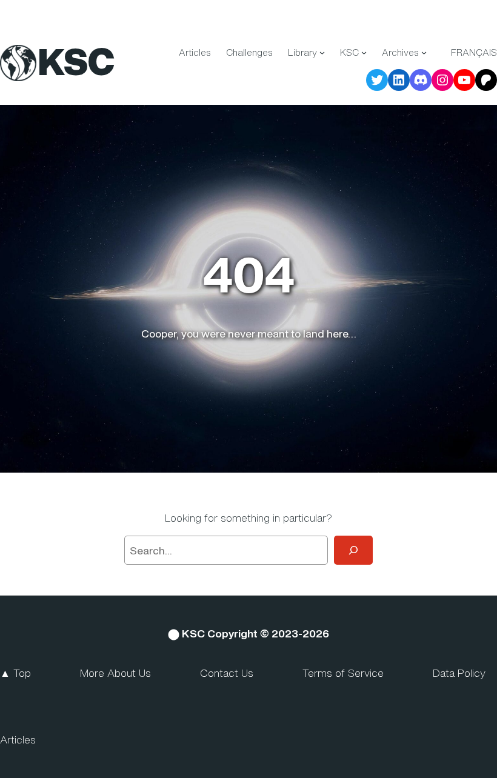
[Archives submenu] (424, 52)
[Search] (353, 550)
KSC (76, 61)
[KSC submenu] (364, 52)
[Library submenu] (322, 52)
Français (474, 52)
